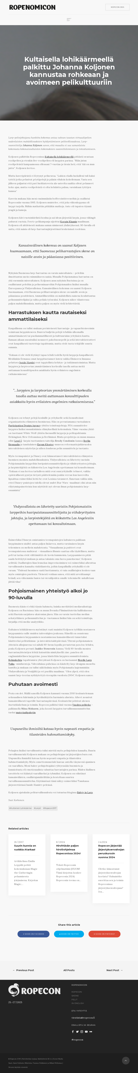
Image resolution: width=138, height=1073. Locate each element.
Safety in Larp (85, 792)
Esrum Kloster (45, 444)
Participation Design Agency (24, 425)
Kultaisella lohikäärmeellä (59, 156)
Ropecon (77, 992)
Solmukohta (15, 660)
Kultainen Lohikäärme (21, 808)
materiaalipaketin (26, 712)
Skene (75, 996)
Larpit (38, 808)
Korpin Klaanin (68, 221)
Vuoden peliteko (81, 704)
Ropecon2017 (51, 808)
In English (78, 1003)
